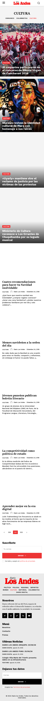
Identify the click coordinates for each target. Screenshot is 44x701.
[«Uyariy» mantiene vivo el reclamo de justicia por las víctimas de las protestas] (22, 161)
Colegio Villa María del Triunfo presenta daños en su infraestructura (19, 659)
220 (9, 532)
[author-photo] (11, 292)
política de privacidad (27, 561)
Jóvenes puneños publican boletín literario (19, 397)
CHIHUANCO (9, 18)
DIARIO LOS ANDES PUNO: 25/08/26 (17, 651)
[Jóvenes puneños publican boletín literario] (22, 378)
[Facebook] (4, 615)
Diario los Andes (19, 292)
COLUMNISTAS (21, 18)
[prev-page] (4, 532)
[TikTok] (16, 615)
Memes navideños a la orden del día (21, 344)
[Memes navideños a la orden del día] (22, 325)
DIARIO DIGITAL (7, 648)
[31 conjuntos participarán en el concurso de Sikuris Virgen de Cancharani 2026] (22, 50)
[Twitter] (23, 615)
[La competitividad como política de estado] (22, 433)
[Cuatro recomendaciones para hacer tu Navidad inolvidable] (22, 264)
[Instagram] (10, 615)
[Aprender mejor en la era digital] (22, 488)
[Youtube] (29, 615)
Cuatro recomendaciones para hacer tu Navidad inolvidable (18, 285)
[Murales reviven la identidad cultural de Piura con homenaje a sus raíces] (22, 105)
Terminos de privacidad (21, 687)
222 (21, 532)
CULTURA (33, 18)
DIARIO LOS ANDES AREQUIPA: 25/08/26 (19, 645)
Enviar (20, 555)
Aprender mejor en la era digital (19, 507)
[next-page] (27, 532)
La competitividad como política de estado (18, 452)
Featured (5, 662)
